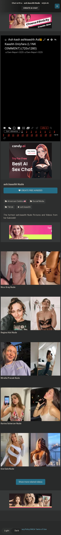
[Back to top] (56, 529)
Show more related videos (30, 482)
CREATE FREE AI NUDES (31, 190)
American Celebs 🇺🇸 (16, 201)
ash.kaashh (25, 207)
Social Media (38, 201)
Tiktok (10, 207)
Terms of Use (41, 529)
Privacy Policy (24, 529)
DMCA (32, 529)
